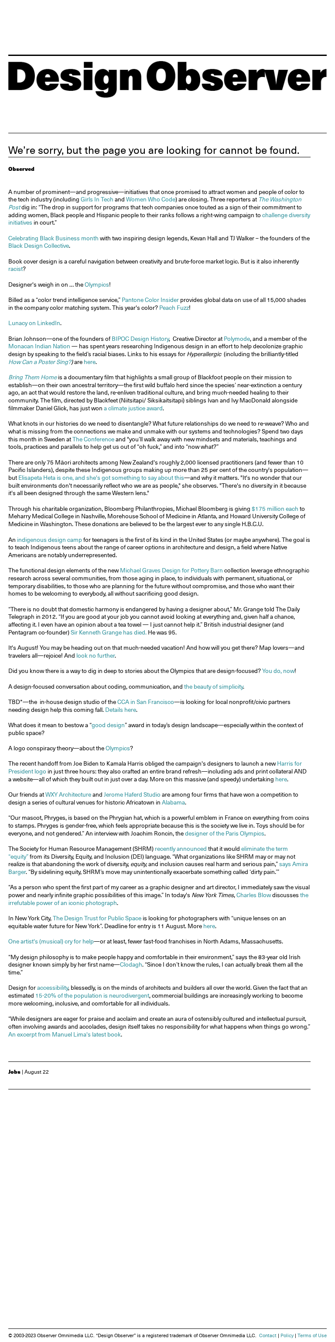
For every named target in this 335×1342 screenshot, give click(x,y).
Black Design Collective (38, 246)
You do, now (278, 671)
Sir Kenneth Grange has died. (109, 632)
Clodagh (131, 964)
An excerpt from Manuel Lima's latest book (64, 1034)
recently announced (181, 849)
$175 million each (275, 509)
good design (108, 725)
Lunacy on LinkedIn (34, 323)
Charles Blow (253, 895)
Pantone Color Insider (150, 300)
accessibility (52, 988)
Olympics (97, 284)
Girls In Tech (96, 199)
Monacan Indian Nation (40, 346)
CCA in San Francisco (145, 702)
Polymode (237, 339)
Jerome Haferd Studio (132, 794)
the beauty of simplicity (213, 686)
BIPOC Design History (140, 339)
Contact (268, 1335)
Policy (287, 1335)
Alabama (173, 802)
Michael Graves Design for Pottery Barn (172, 570)
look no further (95, 655)
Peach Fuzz (174, 308)
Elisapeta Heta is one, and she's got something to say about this (101, 478)
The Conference (92, 439)
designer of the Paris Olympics (224, 833)
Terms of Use (312, 1335)
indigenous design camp (49, 540)
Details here (120, 710)
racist (15, 269)
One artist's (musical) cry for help (51, 941)
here (90, 362)
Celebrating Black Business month (53, 238)
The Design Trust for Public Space (97, 918)
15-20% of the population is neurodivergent (92, 995)
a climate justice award (133, 408)
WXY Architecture (68, 794)
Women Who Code (150, 199)
